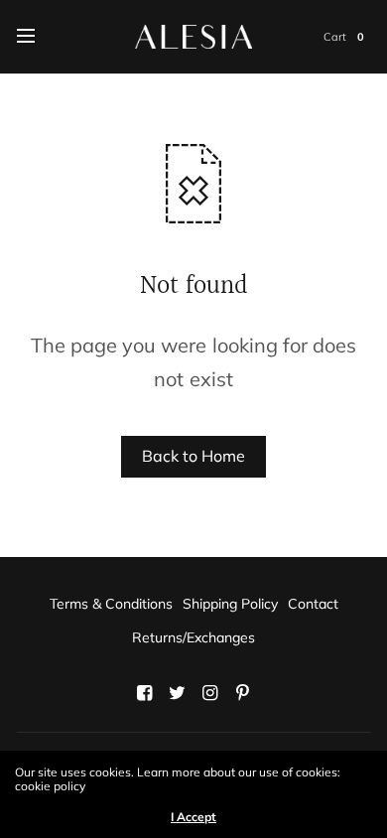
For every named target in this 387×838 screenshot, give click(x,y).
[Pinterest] (243, 693)
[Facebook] (145, 693)
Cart (334, 37)
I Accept (193, 817)
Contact (313, 604)
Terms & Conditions (111, 604)
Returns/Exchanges (193, 637)
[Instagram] (210, 693)
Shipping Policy (230, 604)
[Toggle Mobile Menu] (39, 37)
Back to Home (193, 456)
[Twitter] (178, 693)
